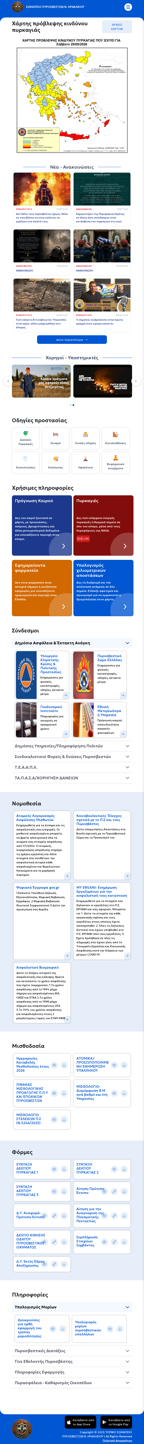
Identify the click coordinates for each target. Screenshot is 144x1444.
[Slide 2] (73, 405)
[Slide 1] (70, 405)
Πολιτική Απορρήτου (117, 1440)
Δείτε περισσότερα (69, 339)
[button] (8, 381)
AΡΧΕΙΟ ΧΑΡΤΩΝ (117, 27)
